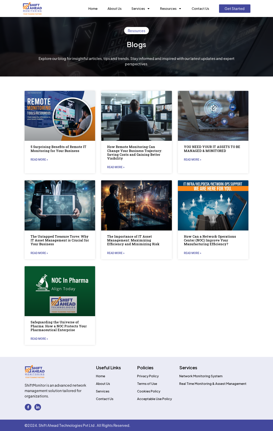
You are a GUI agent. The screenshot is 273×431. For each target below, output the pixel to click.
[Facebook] (28, 407)
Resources (168, 8)
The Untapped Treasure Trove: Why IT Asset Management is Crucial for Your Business (60, 240)
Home (93, 8)
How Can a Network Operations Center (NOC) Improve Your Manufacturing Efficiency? (210, 240)
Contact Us (200, 8)
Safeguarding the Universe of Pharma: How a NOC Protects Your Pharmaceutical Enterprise (59, 326)
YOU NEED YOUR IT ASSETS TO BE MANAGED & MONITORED (212, 149)
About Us (115, 8)
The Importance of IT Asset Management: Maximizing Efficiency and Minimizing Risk (133, 240)
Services (138, 8)
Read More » (39, 159)
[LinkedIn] (37, 407)
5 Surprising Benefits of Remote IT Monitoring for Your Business (58, 149)
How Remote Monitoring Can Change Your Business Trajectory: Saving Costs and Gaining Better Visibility (134, 152)
